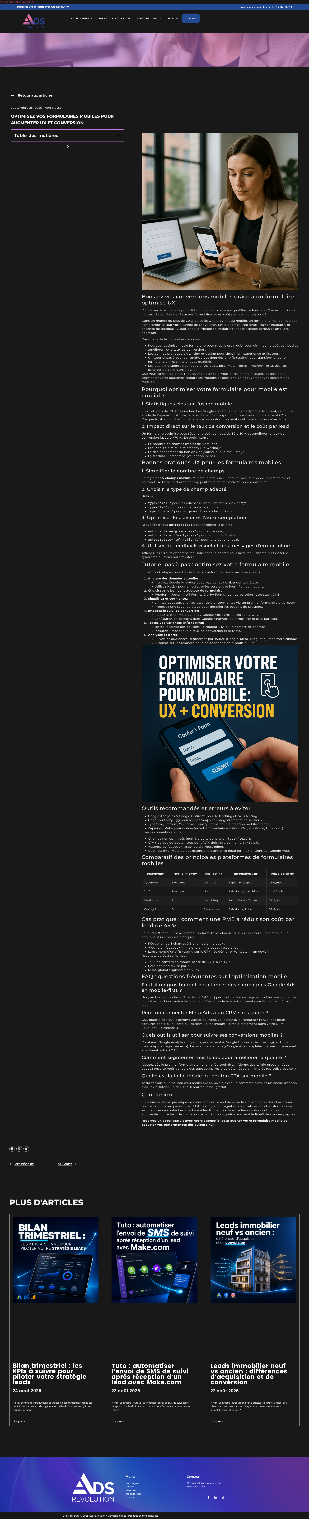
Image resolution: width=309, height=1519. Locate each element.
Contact (191, 18)
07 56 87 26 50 (197, 1486)
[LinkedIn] (215, 1497)
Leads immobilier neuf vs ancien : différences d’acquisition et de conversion (249, 1374)
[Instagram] (222, 1497)
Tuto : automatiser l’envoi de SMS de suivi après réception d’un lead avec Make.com (150, 1374)
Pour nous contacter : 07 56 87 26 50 (266, 7)
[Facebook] (208, 1497)
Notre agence (80, 18)
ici (219, 1120)
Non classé (53, 107)
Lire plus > (19, 1421)
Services (130, 1486)
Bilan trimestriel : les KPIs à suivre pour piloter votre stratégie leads (50, 1374)
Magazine (131, 1490)
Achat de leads (147, 18)
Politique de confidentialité (143, 1515)
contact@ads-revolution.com (205, 1483)
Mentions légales (116, 1515)
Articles (173, 18)
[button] (118, 135)
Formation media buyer (115, 18)
